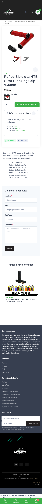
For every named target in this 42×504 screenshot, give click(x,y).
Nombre (8, 196)
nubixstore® (36, 482)
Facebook (23, 141)
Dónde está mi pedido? (9, 404)
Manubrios (31, 21)
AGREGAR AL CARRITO (28, 105)
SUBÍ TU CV (5, 388)
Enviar (9, 248)
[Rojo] (7, 97)
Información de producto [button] (20, 113)
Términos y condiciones (10, 391)
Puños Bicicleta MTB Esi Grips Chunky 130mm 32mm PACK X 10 (20, 300)
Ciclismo (9, 21)
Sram (6, 73)
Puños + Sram (20, 131)
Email (7, 205)
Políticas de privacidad (9, 397)
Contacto (5, 382)
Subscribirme (33, 423)
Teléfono (8, 215)
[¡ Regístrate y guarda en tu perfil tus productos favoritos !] (35, 69)
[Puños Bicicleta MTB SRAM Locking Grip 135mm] (16, 60)
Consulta (9, 225)
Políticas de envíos (8, 401)
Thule (3, 369)
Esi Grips (9, 297)
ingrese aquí (33, 478)
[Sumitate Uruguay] (8, 12)
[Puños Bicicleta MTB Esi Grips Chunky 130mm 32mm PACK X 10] (21, 282)
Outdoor (4, 366)
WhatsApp (11, 141)
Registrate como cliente (10, 407)
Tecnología (5, 372)
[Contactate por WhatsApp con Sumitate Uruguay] (21, 464)
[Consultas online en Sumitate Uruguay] (16, 464)
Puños (7, 24)
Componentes (20, 21)
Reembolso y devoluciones (11, 394)
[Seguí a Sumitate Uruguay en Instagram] (27, 464)
